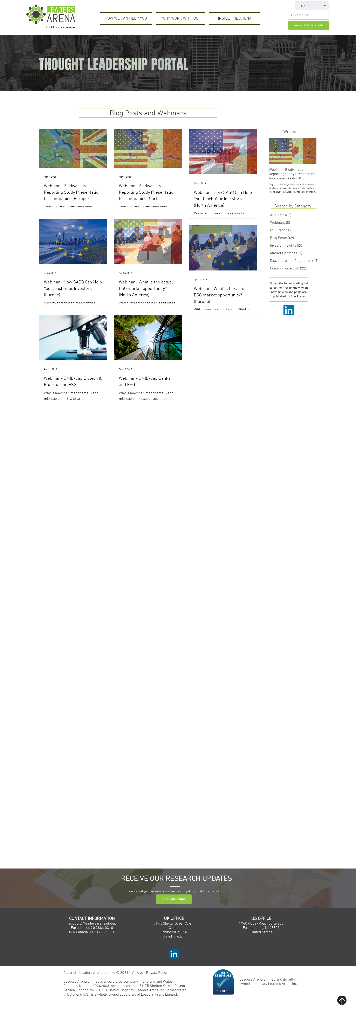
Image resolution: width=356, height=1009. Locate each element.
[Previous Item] (275, 151)
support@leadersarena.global (92, 923)
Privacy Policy (156, 973)
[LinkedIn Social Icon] (288, 310)
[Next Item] (310, 151)
